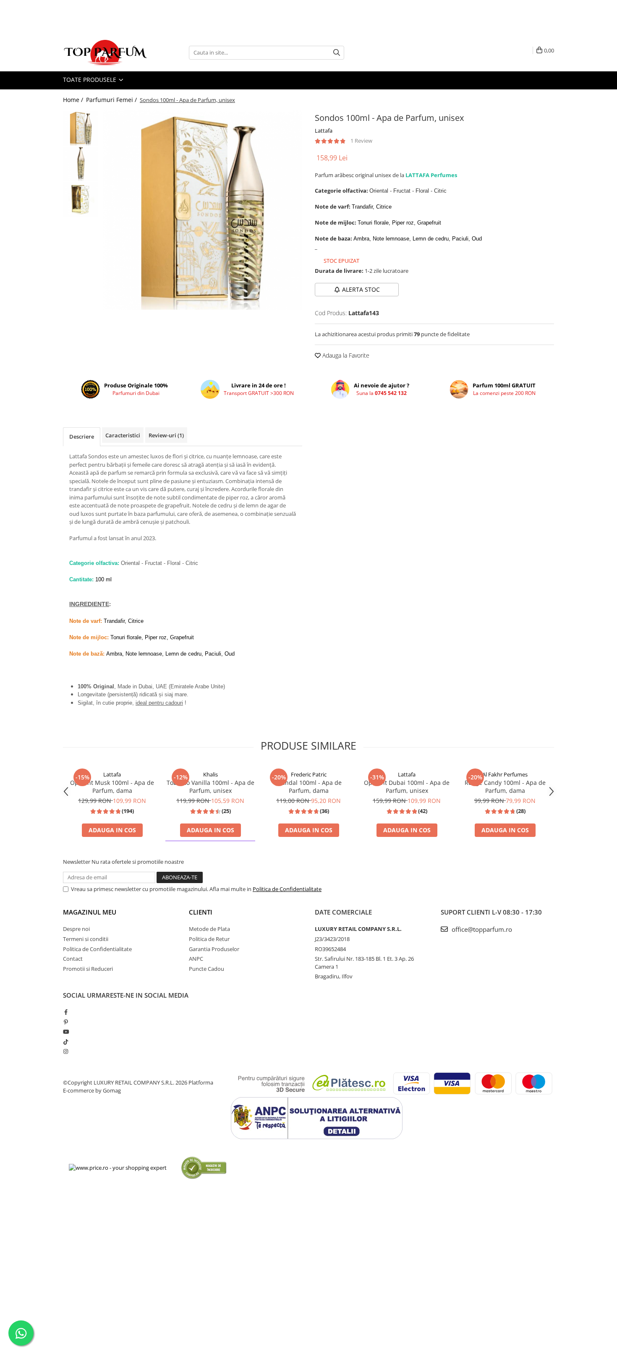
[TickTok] (65, 1042)
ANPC (196, 958)
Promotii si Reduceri (88, 968)
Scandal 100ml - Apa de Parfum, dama (308, 787)
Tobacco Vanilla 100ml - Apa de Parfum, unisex (210, 787)
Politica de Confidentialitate (287, 889)
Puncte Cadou (206, 968)
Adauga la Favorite (345, 355)
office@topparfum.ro (481, 929)
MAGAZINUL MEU (89, 912)
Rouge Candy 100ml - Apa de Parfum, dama (505, 787)
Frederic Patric (309, 774)
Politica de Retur (209, 939)
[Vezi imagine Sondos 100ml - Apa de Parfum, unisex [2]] (80, 199)
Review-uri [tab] (166, 435)
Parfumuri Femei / (112, 100)
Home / (74, 100)
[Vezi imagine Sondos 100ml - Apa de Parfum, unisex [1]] (80, 163)
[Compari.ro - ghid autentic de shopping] (203, 1167)
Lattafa (323, 130)
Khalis (210, 774)
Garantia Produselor (214, 949)
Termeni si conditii (85, 939)
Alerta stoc (361, 289)
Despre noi (76, 929)
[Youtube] (65, 1031)
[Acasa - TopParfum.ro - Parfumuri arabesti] (105, 52)
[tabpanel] (202, 210)
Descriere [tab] (81, 436)
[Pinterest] (65, 1022)
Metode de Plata (209, 929)
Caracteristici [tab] (122, 435)
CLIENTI (200, 912)
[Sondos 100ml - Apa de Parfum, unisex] (202, 210)
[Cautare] (336, 53)
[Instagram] (65, 1051)
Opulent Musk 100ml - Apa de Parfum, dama (112, 787)
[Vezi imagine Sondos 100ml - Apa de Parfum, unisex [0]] (80, 128)
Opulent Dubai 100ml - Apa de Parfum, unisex (407, 787)
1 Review (361, 140)
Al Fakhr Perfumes (505, 774)
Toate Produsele (90, 80)
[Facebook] (65, 1012)
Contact (73, 958)
